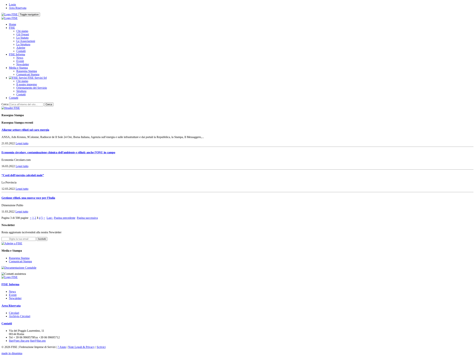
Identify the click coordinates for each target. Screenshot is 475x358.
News (19, 57)
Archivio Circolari (19, 316)
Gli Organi (22, 34)
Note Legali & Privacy (81, 347)
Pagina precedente (64, 217)
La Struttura (23, 44)
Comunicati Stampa (27, 74)
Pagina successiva (87, 217)
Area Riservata (17, 7)
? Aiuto (62, 347)
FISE (12, 27)
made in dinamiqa (11, 353)
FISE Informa (17, 54)
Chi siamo (22, 31)
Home (12, 24)
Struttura (21, 91)
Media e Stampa (18, 67)
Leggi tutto (22, 143)
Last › (50, 217)
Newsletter (22, 64)
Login (12, 4)
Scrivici (101, 347)
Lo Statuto (22, 37)
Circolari (14, 312)
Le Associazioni (25, 41)
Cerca (4, 104)
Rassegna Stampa (26, 71)
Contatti (21, 51)
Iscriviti (42, 239)
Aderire (20, 47)
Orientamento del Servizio (31, 87)
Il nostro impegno (26, 84)
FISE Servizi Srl (37, 77)
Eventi (20, 61)
